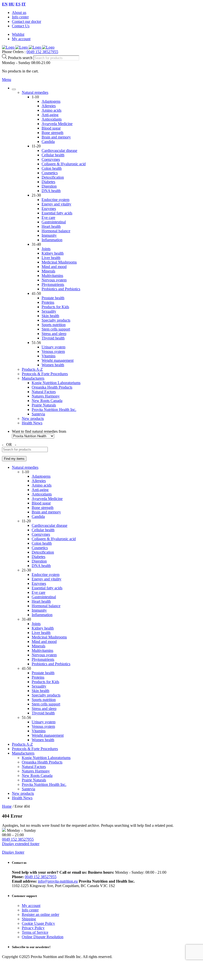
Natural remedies (35, 92)
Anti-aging (50, 115)
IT (24, 4)
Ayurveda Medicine (57, 124)
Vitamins (48, 356)
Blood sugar (51, 128)
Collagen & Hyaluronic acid (64, 164)
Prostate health (53, 298)
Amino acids (51, 110)
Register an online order (40, 914)
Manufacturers (33, 378)
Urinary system (53, 347)
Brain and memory (56, 137)
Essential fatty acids (57, 213)
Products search (20, 58)
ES (18, 4)
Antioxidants (52, 119)
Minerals (48, 271)
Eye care (48, 217)
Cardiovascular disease (59, 150)
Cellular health (53, 155)
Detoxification (53, 177)
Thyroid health (53, 338)
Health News (32, 423)
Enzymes (49, 208)
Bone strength (52, 133)
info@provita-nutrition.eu (58, 881)
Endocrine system (55, 200)
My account (21, 39)
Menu (6, 79)
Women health (53, 365)
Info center (20, 17)
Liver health (51, 258)
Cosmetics (50, 173)
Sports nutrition (54, 325)
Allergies (49, 106)
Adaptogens (51, 101)
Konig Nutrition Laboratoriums (56, 383)
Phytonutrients (53, 284)
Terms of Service (35, 932)
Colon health (52, 168)
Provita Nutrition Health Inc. (54, 409)
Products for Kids (55, 307)
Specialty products (56, 320)
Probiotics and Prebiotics (61, 289)
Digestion (49, 186)
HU (12, 4)
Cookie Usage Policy (38, 923)
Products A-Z (32, 369)
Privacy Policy (33, 928)
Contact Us (20, 26)
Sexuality (49, 311)
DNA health (51, 191)
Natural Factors (44, 392)
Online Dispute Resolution (42, 937)
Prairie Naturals (44, 405)
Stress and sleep (54, 334)
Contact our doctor (26, 21)
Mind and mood (54, 267)
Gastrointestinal (54, 222)
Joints (46, 249)
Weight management (58, 360)
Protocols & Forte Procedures (45, 374)
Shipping (29, 919)
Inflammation (52, 240)
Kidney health (53, 253)
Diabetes (48, 182)
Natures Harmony (46, 396)
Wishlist (18, 34)
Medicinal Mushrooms (59, 262)
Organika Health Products (52, 387)
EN (5, 4)
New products (33, 418)
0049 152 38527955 (42, 52)
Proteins (48, 302)
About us (19, 12)
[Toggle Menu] (14, 89)
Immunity (49, 235)
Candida (48, 141)
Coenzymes (51, 159)
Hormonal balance (56, 231)
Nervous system (54, 280)
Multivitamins (52, 275)
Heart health (51, 226)
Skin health (50, 316)
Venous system (53, 351)
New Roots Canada (47, 400)
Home (7, 806)
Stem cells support (56, 329)
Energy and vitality (56, 204)
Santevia (38, 414)
